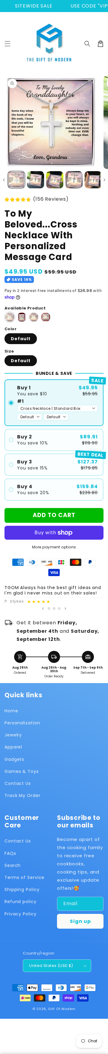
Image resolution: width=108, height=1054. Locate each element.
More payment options (54, 547)
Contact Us (17, 783)
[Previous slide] (43, 608)
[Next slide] (65, 608)
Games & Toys (21, 771)
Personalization (22, 723)
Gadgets (14, 759)
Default (21, 339)
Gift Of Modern (62, 1008)
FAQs (10, 853)
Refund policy (20, 902)
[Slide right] (104, 180)
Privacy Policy (20, 914)
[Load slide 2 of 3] (54, 608)
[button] (7, 43)
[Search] (87, 43)
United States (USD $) (51, 965)
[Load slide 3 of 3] (59, 608)
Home (11, 711)
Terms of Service (24, 877)
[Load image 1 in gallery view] (16, 179)
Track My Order (22, 795)
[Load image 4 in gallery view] (73, 179)
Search (12, 865)
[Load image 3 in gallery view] (54, 179)
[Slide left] (4, 180)
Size (9, 351)
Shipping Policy (22, 889)
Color (10, 329)
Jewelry (13, 735)
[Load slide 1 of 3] (49, 608)
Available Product (25, 308)
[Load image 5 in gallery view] (93, 179)
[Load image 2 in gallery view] (35, 179)
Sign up (80, 921)
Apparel (13, 747)
